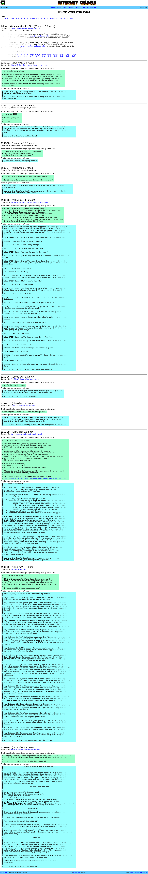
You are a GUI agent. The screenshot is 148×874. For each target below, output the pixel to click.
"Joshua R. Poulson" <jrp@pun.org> (23, 405)
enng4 (31, 54)
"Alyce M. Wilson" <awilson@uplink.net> (25, 749)
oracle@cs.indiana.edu (38, 36)
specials (86, 7)
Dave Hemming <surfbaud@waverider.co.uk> (27, 434)
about (59, 7)
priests (93, 7)
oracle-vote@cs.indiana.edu (32, 46)
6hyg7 (49, 54)
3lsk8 (61, 54)
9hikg (67, 54)
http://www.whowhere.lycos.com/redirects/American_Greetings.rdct (35, 478)
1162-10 (72, 18)
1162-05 (39, 18)
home (53, 7)
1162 (7, 18)
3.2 (67, 56)
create (65, 7)
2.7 (31, 56)
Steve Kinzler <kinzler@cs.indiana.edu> (25, 28)
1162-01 (12, 18)
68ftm (73, 54)
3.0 (25, 56)
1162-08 (59, 18)
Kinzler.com (76, 872)
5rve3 (19, 54)
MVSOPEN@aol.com (18, 569)
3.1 (43, 56)
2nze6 (25, 54)
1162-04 (32, 18)
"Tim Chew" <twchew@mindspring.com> (25, 379)
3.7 (73, 56)
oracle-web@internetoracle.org (138, 872)
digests (71, 7)
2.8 (19, 56)
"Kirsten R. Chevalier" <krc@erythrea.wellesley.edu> (29, 65)
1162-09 (65, 18)
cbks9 (43, 54)
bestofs (78, 7)
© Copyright (4, 872)
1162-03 (25, 18)
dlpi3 (37, 54)
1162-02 (19, 18)
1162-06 (45, 18)
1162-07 (52, 18)
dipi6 (55, 54)
